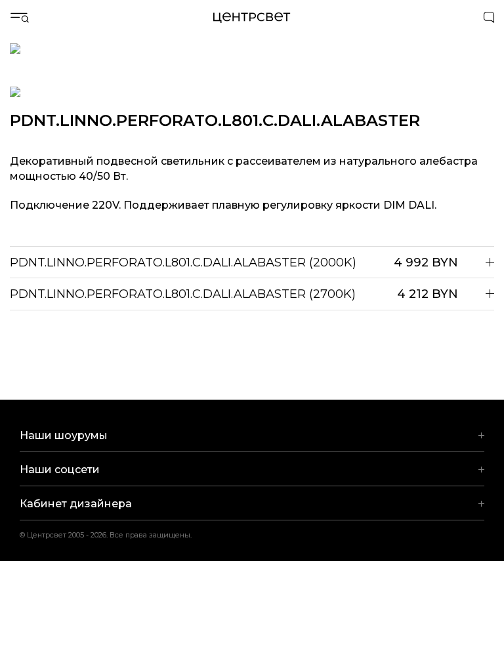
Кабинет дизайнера (76, 503)
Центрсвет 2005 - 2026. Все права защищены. (114, 534)
